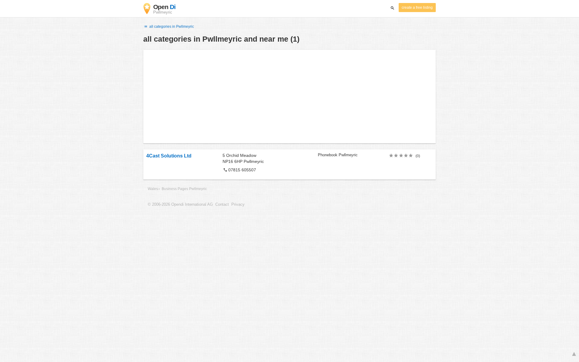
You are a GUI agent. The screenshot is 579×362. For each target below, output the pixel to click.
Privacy (238, 204)
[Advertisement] (289, 96)
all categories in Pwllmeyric (171, 26)
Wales (153, 189)
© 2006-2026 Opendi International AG (180, 204)
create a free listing (417, 7)
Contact (222, 204)
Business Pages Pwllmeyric (184, 189)
